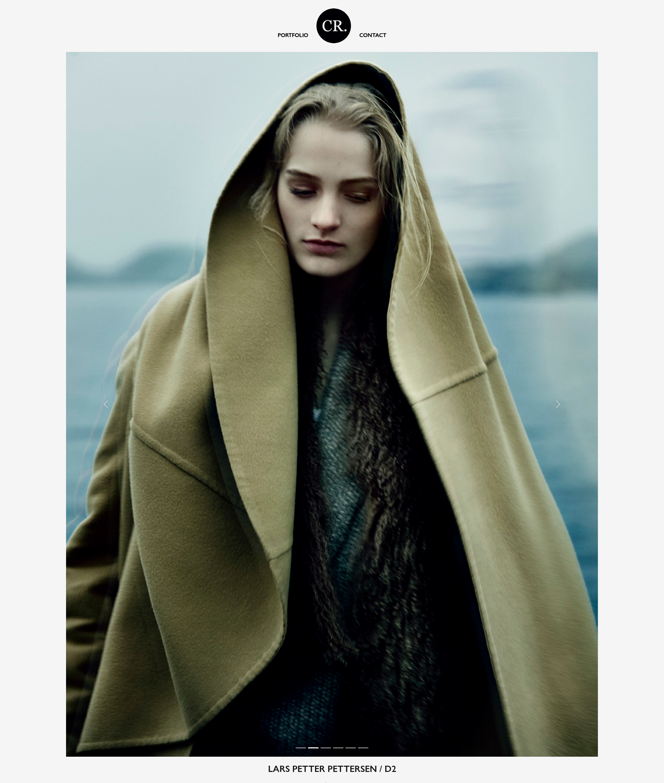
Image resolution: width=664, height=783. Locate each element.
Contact (372, 35)
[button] (132, 404)
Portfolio (293, 35)
